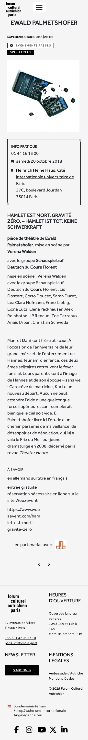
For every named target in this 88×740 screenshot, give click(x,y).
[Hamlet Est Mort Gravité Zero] (43, 95)
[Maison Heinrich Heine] (61, 545)
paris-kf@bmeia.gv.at (21, 643)
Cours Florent (43, 289)
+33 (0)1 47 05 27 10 (20, 638)
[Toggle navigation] (39, 7)
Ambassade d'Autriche (66, 673)
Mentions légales (62, 678)
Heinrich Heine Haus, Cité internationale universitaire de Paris (45, 177)
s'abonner (22, 670)
